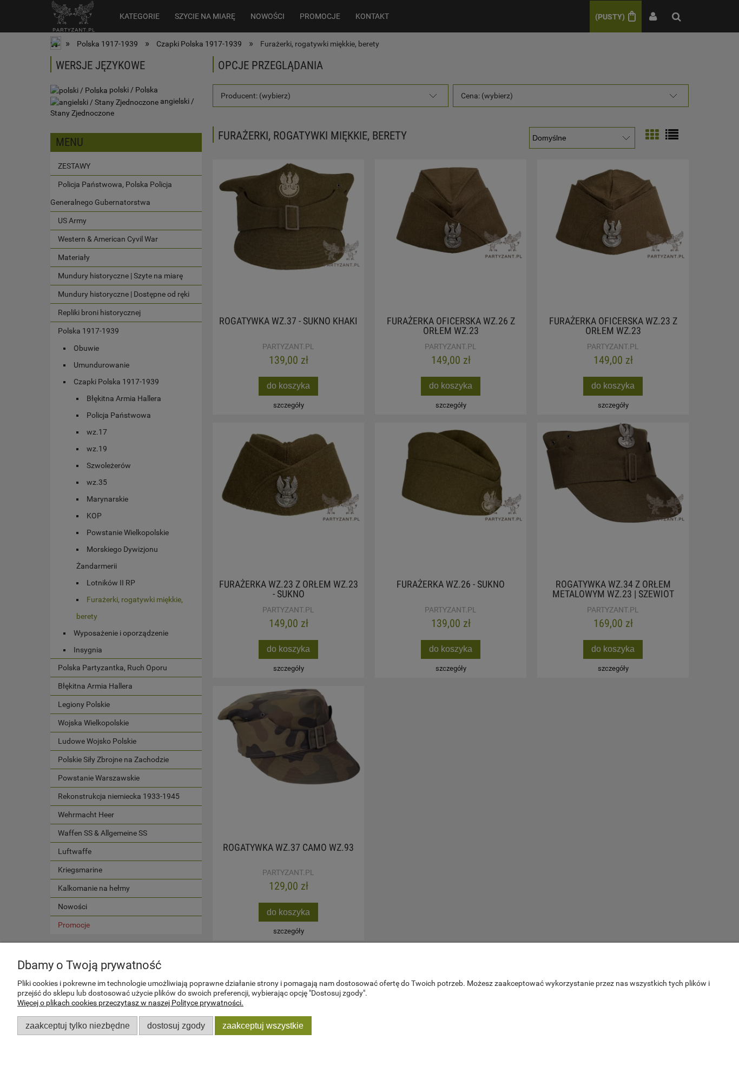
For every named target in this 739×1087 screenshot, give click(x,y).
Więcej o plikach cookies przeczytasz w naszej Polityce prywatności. (130, 1002)
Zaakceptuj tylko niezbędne (77, 1025)
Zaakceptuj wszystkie (262, 1025)
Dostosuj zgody (176, 1025)
